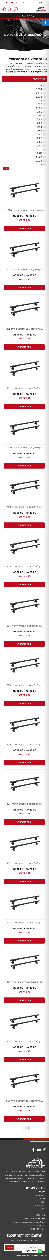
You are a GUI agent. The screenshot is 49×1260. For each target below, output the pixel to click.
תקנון (43, 1208)
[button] (45, 22)
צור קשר (42, 1198)
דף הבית (42, 1192)
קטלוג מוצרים (40, 1195)
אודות (43, 1202)
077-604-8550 (31, 1219)
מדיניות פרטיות (40, 1205)
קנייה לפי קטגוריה (26, 15)
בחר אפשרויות (24, 228)
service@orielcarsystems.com (26, 1222)
